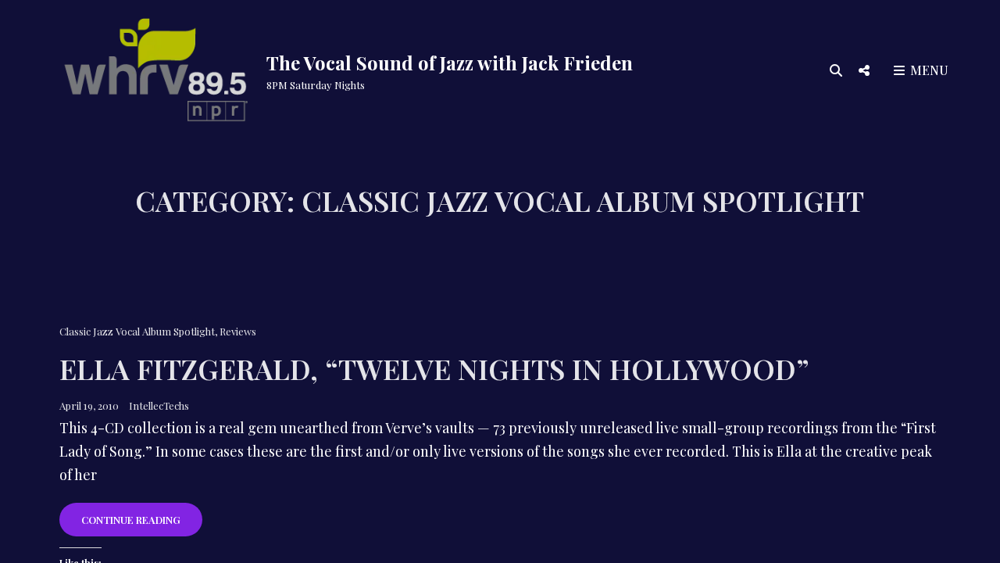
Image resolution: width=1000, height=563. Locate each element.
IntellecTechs (159, 405)
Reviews (238, 331)
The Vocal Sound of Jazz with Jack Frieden (449, 62)
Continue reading (141, 524)
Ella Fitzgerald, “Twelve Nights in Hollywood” (434, 368)
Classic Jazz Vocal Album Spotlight (137, 331)
